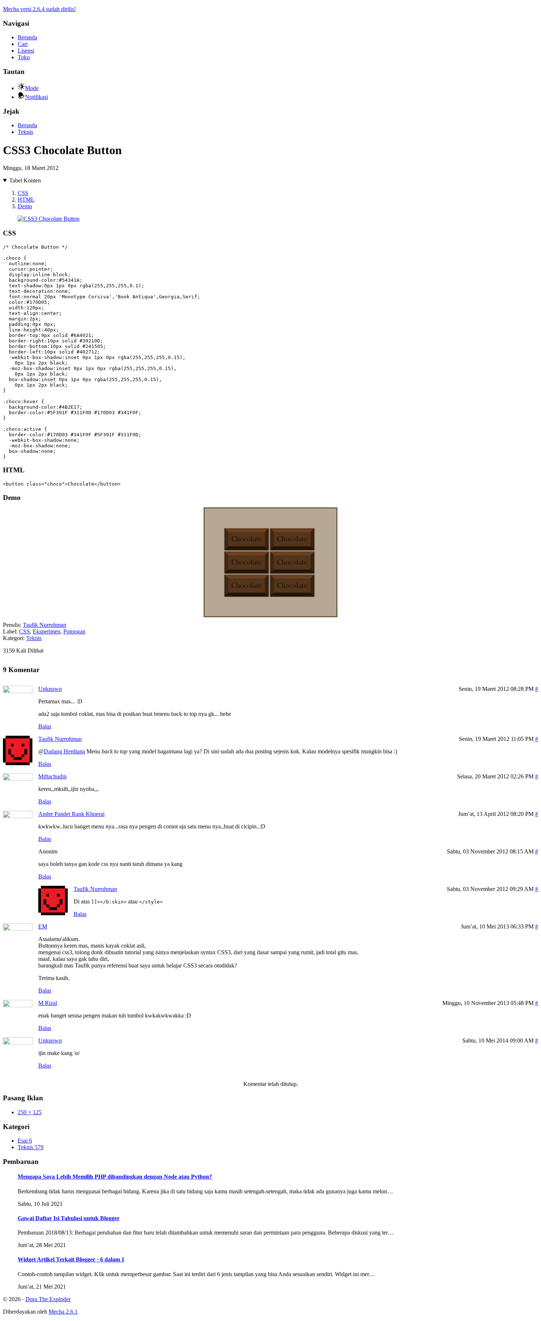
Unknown (50, 689)
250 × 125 (30, 1112)
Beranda (27, 37)
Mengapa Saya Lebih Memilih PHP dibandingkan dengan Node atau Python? (115, 1176)
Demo (25, 206)
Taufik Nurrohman (44, 625)
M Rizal (47, 1003)
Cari (23, 44)
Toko (24, 57)
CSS (23, 193)
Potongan (74, 631)
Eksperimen (46, 631)
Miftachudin (52, 776)
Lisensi (26, 50)
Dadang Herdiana (64, 751)
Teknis (25, 132)
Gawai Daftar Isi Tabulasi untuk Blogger (69, 1218)
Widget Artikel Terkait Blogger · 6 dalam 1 (71, 1259)
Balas (44, 726)
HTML (26, 199)
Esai (25, 1140)
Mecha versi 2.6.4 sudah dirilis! (39, 9)
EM (42, 926)
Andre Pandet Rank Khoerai (71, 814)
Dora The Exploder (48, 1299)
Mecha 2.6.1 (63, 1311)
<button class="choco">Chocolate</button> (62, 484)
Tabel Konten (25, 180)
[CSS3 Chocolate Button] (48, 219)
